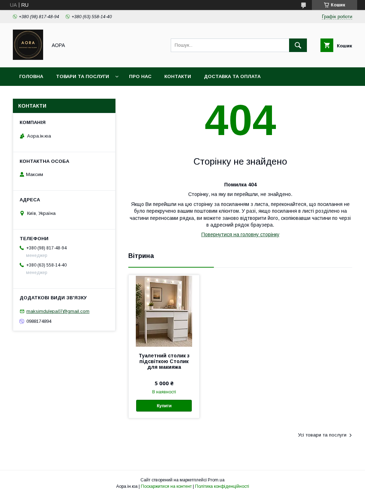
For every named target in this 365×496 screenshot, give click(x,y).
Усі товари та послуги (322, 435)
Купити (164, 405)
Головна (31, 76)
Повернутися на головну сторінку (240, 234)
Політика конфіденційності (222, 486)
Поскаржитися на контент (166, 486)
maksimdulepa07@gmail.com (57, 311)
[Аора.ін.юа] (28, 58)
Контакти (177, 76)
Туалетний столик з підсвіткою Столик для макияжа (164, 361)
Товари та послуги (82, 76)
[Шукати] (298, 45)
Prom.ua (216, 479)
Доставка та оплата (232, 76)
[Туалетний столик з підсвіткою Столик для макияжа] (164, 310)
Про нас (140, 76)
